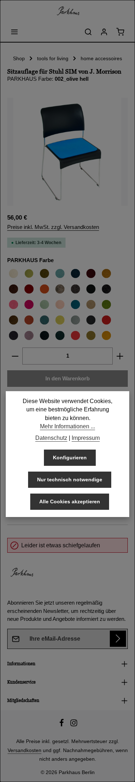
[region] (67, 152)
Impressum (86, 438)
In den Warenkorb (67, 378)
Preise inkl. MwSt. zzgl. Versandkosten (53, 227)
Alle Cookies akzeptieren (69, 501)
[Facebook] (62, 725)
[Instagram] (74, 725)
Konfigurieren (70, 457)
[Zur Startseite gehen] (68, 10)
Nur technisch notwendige (69, 479)
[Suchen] (88, 32)
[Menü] (14, 32)
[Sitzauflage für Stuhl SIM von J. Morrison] (67, 152)
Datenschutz (51, 438)
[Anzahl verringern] (15, 356)
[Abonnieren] (118, 639)
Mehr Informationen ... (67, 426)
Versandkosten (24, 750)
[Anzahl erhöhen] (120, 356)
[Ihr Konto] (104, 32)
